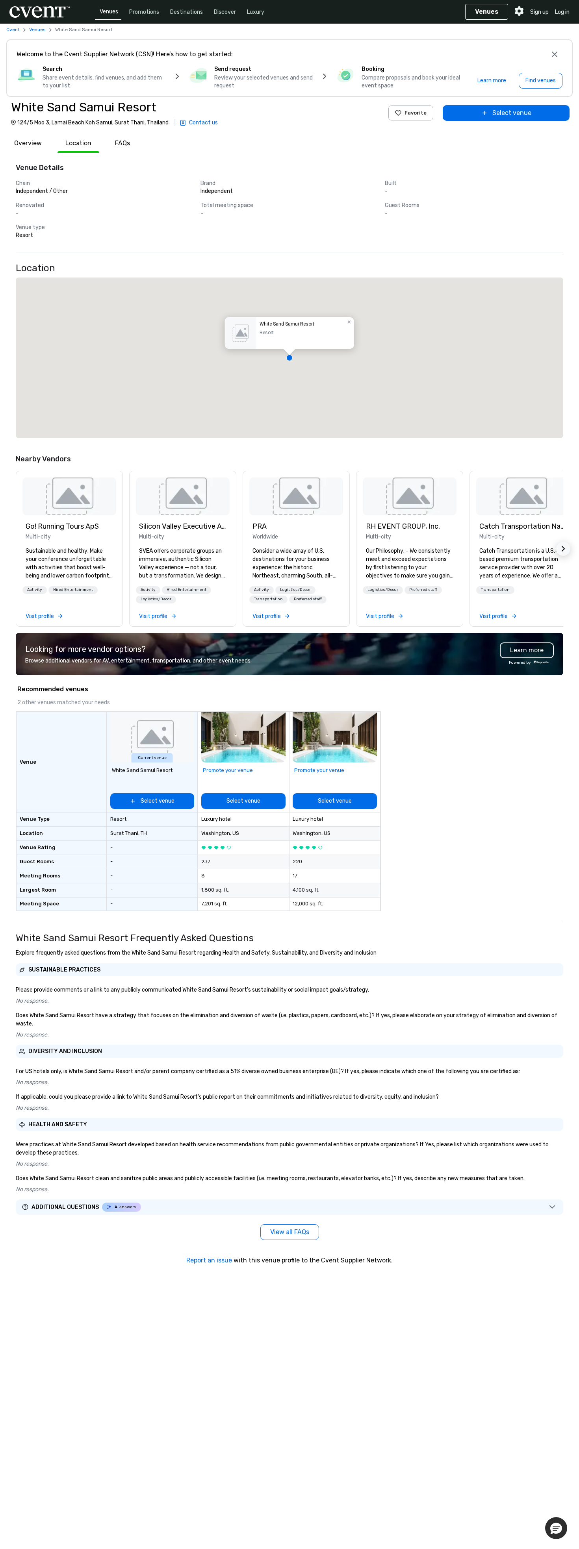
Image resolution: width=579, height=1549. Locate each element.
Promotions (144, 12)
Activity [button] (34, 589)
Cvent (13, 29)
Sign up (539, 12)
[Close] (554, 54)
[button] (289, 358)
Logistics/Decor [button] (156, 599)
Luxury (255, 12)
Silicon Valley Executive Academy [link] (182, 526)
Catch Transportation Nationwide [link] (523, 526)
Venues (109, 11)
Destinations (186, 12)
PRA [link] (259, 526)
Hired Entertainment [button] (73, 589)
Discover (225, 12)
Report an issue (209, 1260)
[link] (69, 496)
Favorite (416, 113)
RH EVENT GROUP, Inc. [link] (403, 526)
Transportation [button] (268, 599)
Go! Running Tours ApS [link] (62, 526)
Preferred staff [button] (308, 599)
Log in (562, 12)
